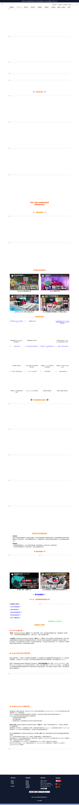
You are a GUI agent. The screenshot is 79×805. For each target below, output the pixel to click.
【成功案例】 (53, 7)
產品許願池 (13, 786)
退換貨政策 (27, 784)
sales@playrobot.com (47, 786)
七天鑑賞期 (27, 786)
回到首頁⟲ (64, 7)
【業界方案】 (25, 7)
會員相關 (27, 782)
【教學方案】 (32, 7)
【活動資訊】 (46, 7)
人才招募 (12, 783)
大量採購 (58, 7)
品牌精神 (12, 782)
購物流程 (27, 780)
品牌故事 (12, 780)
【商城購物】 (39, 7)
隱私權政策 (27, 787)
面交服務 (27, 783)
